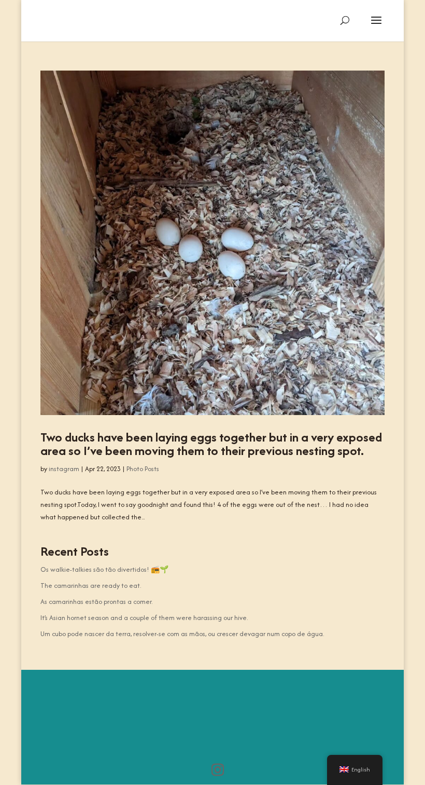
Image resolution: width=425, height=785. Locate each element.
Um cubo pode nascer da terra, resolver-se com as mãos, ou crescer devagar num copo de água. (182, 634)
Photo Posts (142, 469)
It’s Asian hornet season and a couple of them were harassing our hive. (144, 618)
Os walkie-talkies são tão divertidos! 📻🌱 (104, 569)
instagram (64, 469)
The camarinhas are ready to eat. (90, 585)
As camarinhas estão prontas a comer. (96, 602)
